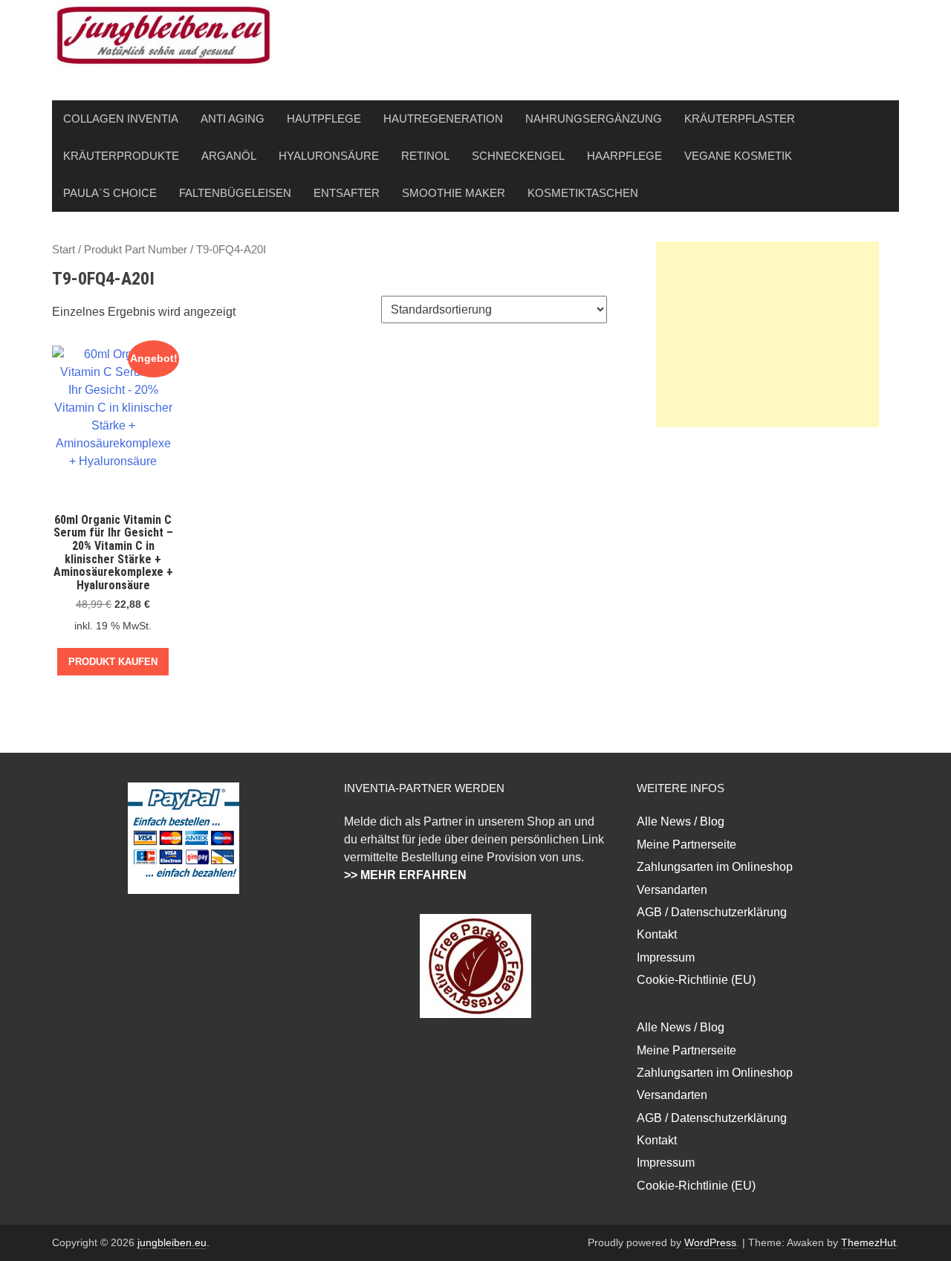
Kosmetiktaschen (583, 193)
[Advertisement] (767, 334)
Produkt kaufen (113, 661)
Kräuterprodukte (121, 155)
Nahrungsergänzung (593, 118)
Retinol (425, 155)
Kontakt (657, 934)
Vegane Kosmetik (738, 155)
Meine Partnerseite (686, 844)
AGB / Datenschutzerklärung (712, 912)
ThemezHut (868, 1242)
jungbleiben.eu (172, 1242)
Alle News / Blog (680, 821)
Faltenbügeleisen (235, 193)
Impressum (666, 957)
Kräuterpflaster (739, 118)
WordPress (710, 1242)
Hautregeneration (443, 118)
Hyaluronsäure (329, 155)
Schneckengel (518, 155)
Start (63, 250)
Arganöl (228, 155)
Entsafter (347, 193)
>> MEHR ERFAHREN (405, 875)
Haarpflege (624, 155)
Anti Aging (232, 118)
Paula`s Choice (110, 193)
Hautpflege (324, 118)
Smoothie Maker (453, 193)
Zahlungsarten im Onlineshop (715, 866)
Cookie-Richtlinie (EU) (696, 979)
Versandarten (672, 890)
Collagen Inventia (120, 118)
